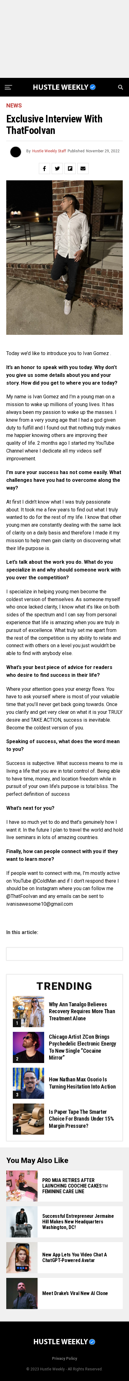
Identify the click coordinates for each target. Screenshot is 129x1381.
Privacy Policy (64, 1358)
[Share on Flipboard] (70, 168)
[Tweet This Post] (57, 168)
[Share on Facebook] (44, 168)
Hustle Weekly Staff (49, 151)
